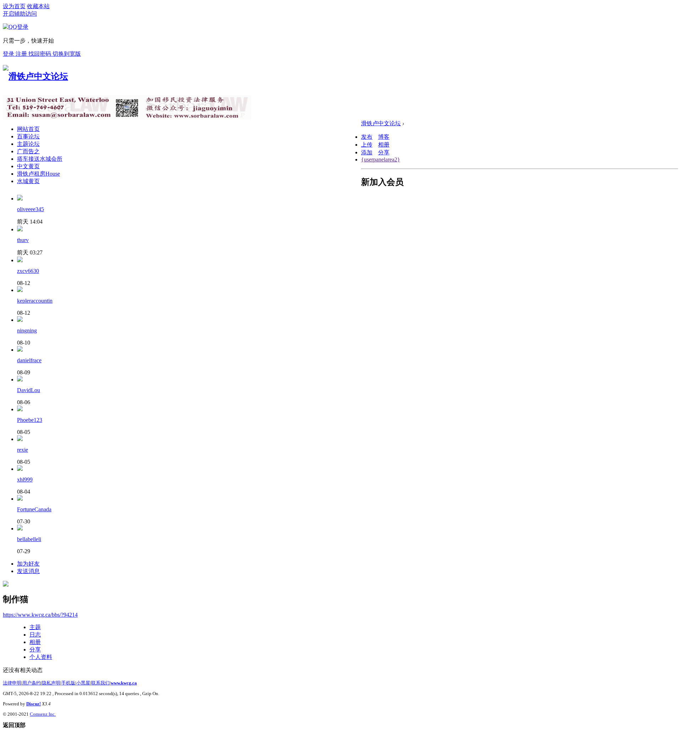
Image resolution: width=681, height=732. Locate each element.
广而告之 (28, 151)
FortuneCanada (34, 509)
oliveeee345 (30, 209)
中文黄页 (28, 166)
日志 (35, 635)
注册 (22, 54)
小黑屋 (83, 683)
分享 (383, 152)
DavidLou (28, 390)
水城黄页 (28, 181)
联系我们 (100, 683)
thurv (23, 240)
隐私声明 (51, 683)
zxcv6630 (28, 271)
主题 (35, 627)
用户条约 (31, 683)
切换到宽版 (66, 54)
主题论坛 (28, 144)
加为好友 (28, 564)
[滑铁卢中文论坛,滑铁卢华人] (35, 76)
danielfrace (29, 360)
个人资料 (40, 657)
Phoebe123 (29, 420)
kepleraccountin (34, 301)
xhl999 (25, 480)
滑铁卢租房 (38, 174)
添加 (366, 152)
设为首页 (14, 6)
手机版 (68, 683)
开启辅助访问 (20, 14)
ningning (27, 331)
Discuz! (33, 703)
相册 (383, 145)
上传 (366, 145)
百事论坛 (28, 136)
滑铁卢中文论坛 (381, 123)
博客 (383, 137)
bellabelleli (29, 539)
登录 (9, 54)
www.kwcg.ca (124, 683)
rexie (22, 450)
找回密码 (40, 54)
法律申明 (12, 683)
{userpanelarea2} (380, 159)
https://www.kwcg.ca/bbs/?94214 (40, 615)
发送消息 (28, 571)
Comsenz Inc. (43, 714)
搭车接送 (39, 159)
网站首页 (28, 129)
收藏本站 (38, 6)
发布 (366, 137)
